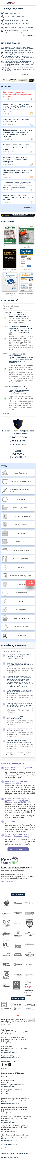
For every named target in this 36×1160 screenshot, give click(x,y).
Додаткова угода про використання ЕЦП (14, 1153)
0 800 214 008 (6, 1082)
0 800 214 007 (6, 1077)
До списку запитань (18, 849)
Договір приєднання (9, 1144)
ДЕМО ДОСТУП (30, 583)
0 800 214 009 (6, 1093)
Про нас (4, 1068)
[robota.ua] (6, 1008)
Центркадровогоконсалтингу (18, 454)
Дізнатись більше (7, 881)
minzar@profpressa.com (10, 1043)
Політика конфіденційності (10, 1157)
